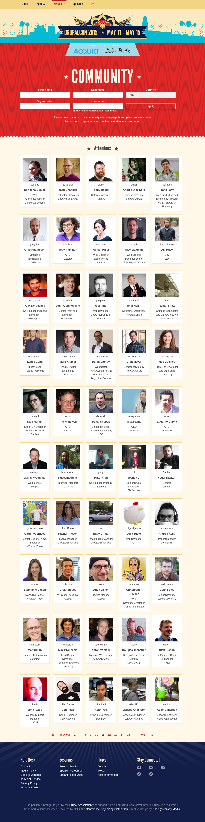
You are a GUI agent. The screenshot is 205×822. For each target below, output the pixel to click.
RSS (139, 774)
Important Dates (30, 787)
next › (143, 734)
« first (52, 734)
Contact (25, 766)
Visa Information (108, 774)
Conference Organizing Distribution (107, 809)
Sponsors (78, 4)
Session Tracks (68, 766)
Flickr (151, 767)
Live (93, 4)
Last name (98, 89)
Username (97, 101)
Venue (102, 766)
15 (128, 734)
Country (151, 89)
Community (59, 4)
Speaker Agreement (71, 770)
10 (96, 734)
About (25, 4)
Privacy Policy (29, 783)
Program (40, 4)
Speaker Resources (71, 774)
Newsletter (163, 767)
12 (109, 734)
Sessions (66, 760)
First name (45, 89)
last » (153, 734)
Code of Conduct (31, 774)
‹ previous (65, 734)
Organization (45, 101)
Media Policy (28, 770)
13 (115, 734)
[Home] (102, 37)
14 (122, 734)
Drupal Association (80, 805)
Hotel (101, 770)
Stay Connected (148, 760)
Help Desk (28, 760)
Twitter (151, 774)
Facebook (139, 767)
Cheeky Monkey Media (166, 809)
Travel (103, 760)
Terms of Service (31, 779)
